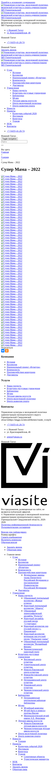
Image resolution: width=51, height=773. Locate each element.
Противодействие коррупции (26, 83)
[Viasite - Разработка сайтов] (25, 504)
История (16, 72)
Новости (11, 108)
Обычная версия (9, 542)
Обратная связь (14, 549)
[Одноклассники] (6, 350)
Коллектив (17, 75)
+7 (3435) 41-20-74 (16, 42)
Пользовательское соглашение (15, 527)
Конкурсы (17, 118)
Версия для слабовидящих (13, 532)
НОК (9, 123)
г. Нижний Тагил (15, 30)
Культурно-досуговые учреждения (29, 93)
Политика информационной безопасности (21, 524)
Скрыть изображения (11, 537)
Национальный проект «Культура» (29, 77)
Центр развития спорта (23, 106)
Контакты (11, 126)
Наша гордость (19, 90)
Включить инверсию (11, 540)
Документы (18, 85)
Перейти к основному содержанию (18, 2)
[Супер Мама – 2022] (11, 176)
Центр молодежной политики (26, 103)
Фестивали (17, 116)
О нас (9, 70)
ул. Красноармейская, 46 (18, 33)
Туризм (16, 121)
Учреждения (13, 88)
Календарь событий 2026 (24, 113)
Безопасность (18, 80)
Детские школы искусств (24, 100)
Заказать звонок (8, 50)
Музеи (15, 98)
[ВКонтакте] (3, 350)
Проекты (11, 111)
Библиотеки (18, 95)
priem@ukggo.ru (14, 437)
